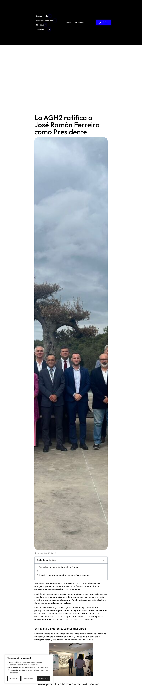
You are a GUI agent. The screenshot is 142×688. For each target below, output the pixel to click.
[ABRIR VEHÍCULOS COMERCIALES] (55, 20)
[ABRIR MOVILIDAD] (45, 25)
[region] (28, 669)
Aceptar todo (43, 678)
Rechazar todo (28, 678)
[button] (104, 560)
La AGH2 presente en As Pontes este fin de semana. (64, 575)
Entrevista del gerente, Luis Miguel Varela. (59, 567)
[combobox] (84, 22)
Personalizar (14, 678)
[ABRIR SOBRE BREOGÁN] (49, 29)
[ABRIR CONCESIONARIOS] (50, 16)
